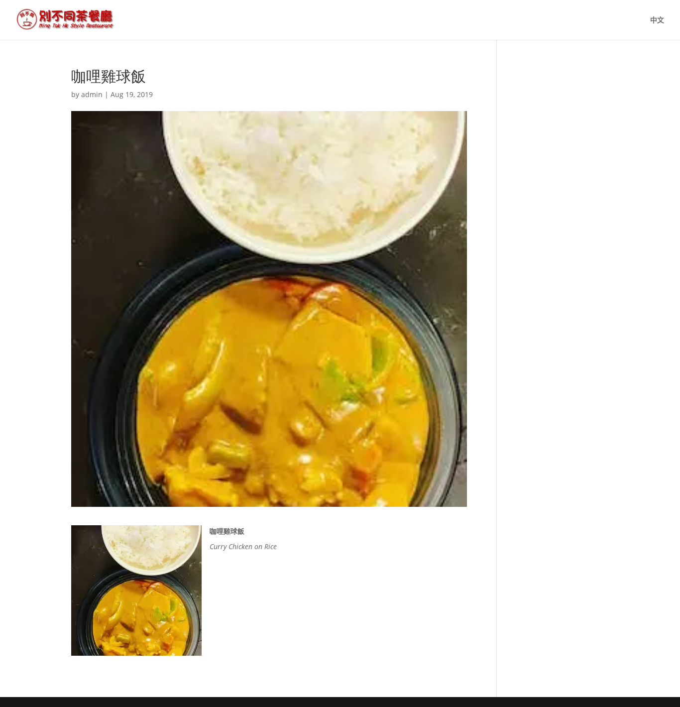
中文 (657, 20)
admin (92, 94)
